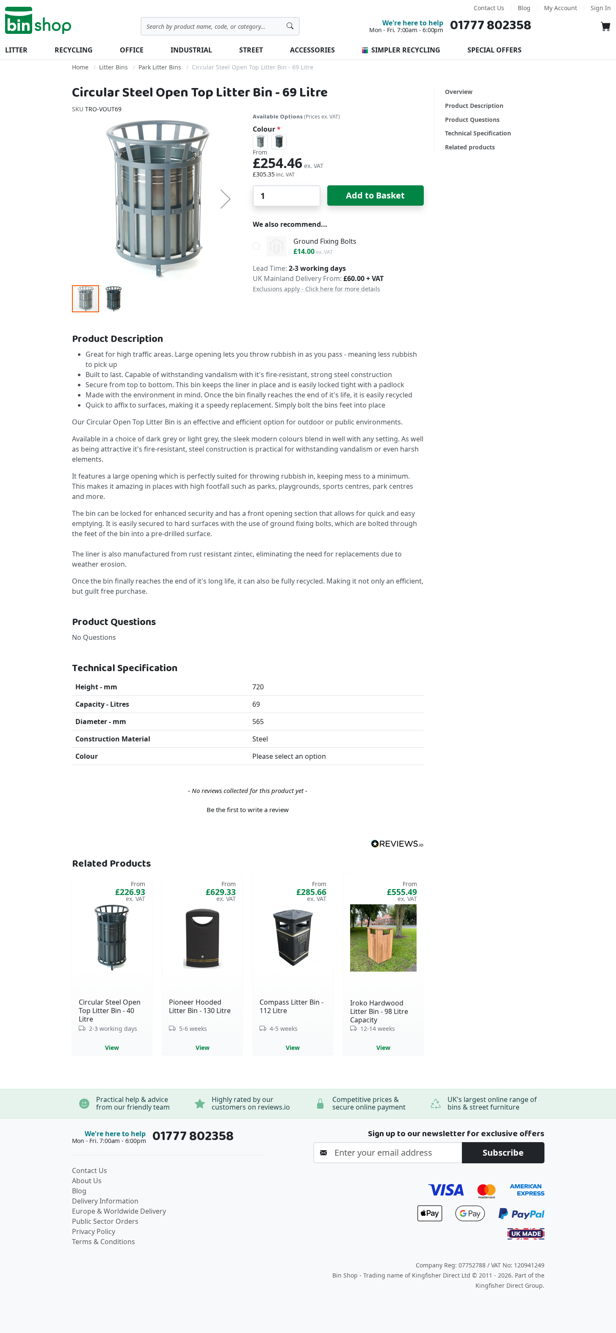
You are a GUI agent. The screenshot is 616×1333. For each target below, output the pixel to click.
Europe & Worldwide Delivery (119, 1211)
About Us (87, 1180)
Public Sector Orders (105, 1221)
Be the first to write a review (248, 809)
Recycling (74, 50)
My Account (560, 8)
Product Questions (472, 120)
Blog (524, 8)
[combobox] (220, 26)
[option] (260, 141)
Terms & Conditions (103, 1241)
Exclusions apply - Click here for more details (316, 289)
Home (80, 67)
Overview (458, 92)
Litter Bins (113, 67)
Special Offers (494, 50)
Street (251, 50)
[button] (226, 198)
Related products (470, 147)
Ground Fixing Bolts (324, 241)
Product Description (474, 106)
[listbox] (338, 141)
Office (132, 50)
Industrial (191, 50)
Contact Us (489, 8)
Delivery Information (105, 1201)
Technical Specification (478, 133)
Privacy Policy (93, 1231)
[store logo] (38, 20)
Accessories (312, 50)
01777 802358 (490, 25)
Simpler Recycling (405, 50)
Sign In (601, 8)
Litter (16, 50)
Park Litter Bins (159, 67)
